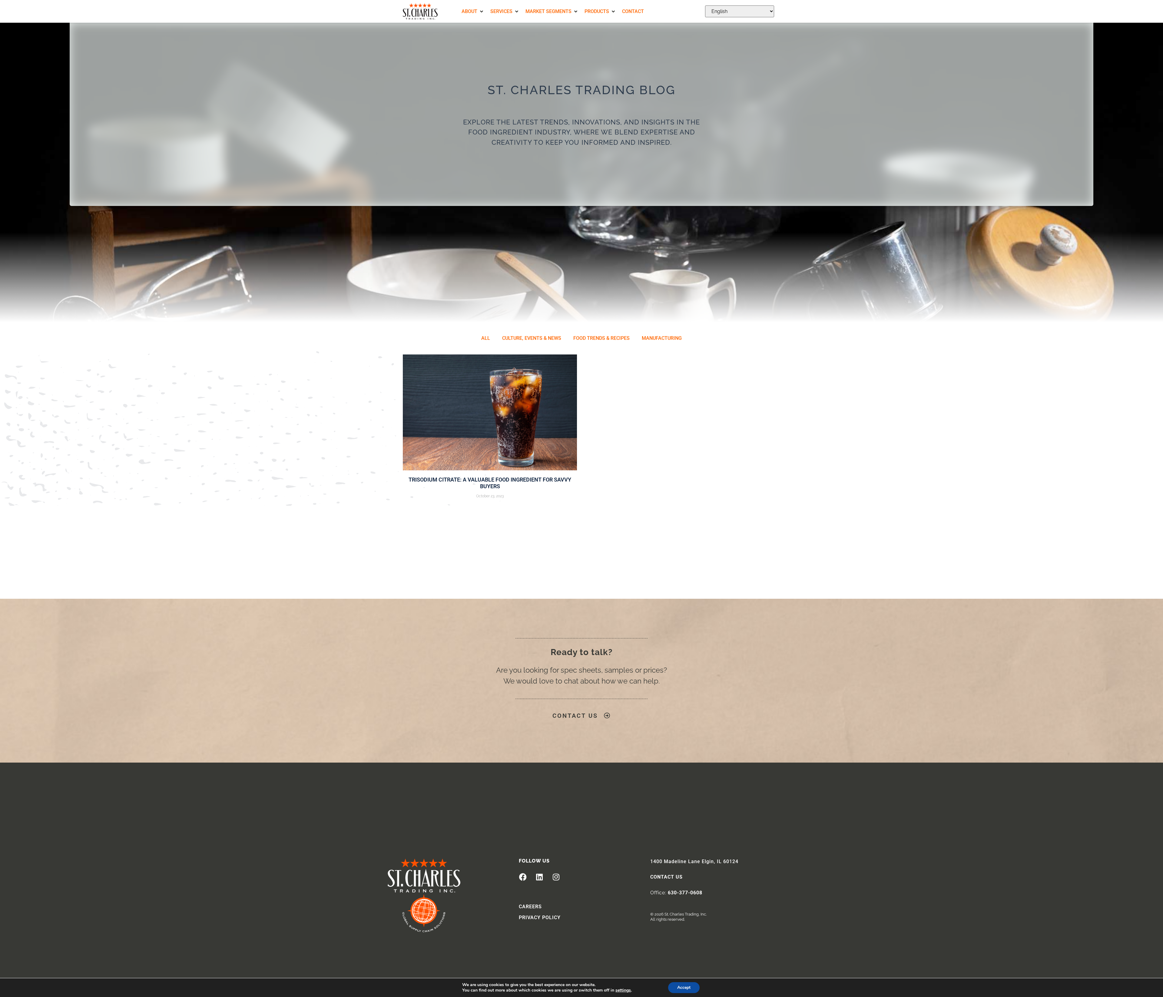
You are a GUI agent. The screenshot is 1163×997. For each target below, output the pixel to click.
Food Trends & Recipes (601, 338)
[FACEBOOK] (522, 877)
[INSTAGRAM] (556, 877)
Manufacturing (662, 338)
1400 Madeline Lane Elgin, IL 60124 (694, 861)
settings (623, 990)
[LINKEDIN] (539, 877)
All (485, 338)
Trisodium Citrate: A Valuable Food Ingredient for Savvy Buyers (490, 482)
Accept (684, 987)
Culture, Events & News (531, 338)
